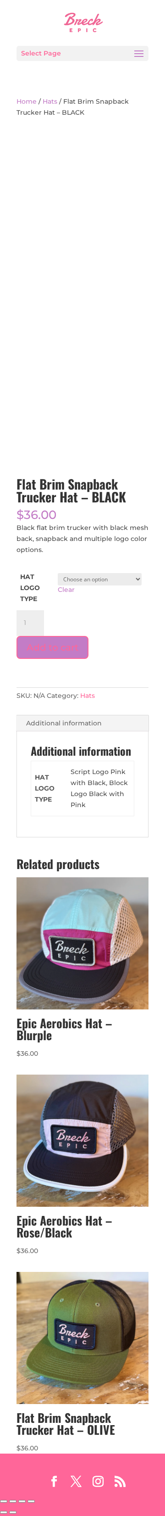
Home (26, 101)
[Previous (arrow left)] (3, 1512)
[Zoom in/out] (3, 1501)
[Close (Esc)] (31, 1501)
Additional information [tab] (64, 723)
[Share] (22, 1501)
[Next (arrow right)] (12, 1512)
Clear (66, 589)
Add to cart (52, 647)
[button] (82, 206)
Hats (50, 101)
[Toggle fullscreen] (12, 1501)
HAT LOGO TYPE (30, 588)
